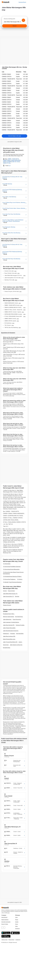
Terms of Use (4, 939)
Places (16, 919)
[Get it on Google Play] (5, 933)
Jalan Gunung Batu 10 (8, 596)
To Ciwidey (19, 579)
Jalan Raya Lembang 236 (9, 636)
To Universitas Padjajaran (9, 579)
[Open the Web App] (5, 936)
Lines (16, 917)
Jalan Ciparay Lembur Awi (16, 644)
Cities (16, 926)
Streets (16, 921)
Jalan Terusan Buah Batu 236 (10, 642)
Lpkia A (20, 642)
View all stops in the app (14, 136)
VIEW (15, 271)
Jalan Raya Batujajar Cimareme (10, 630)
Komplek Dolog (6, 647)
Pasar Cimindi (11, 590)
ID (3, 927)
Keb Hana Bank (19, 633)
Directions (17, 928)
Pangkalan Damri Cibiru (8, 613)
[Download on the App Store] (15, 933)
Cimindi (5, 590)
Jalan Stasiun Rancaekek (9, 627)
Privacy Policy (11, 939)
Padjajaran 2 (6, 633)
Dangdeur (12, 633)
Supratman (6, 644)
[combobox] (14, 19)
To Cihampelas (6, 563)
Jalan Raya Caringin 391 (8, 625)
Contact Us (17, 939)
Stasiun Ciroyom (7, 605)
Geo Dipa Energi (19, 616)
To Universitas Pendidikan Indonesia (12, 566)
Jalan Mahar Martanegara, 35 (10, 593)
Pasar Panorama (17, 619)
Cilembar (17, 596)
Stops (16, 924)
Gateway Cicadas (20, 625)
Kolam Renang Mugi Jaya (9, 639)
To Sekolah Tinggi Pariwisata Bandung (12, 582)
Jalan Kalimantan (7, 619)
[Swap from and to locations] (23, 20)
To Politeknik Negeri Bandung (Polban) (12, 576)
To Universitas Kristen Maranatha (11, 569)
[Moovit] (5, 2)
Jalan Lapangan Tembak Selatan (11, 622)
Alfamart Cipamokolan (8, 616)
